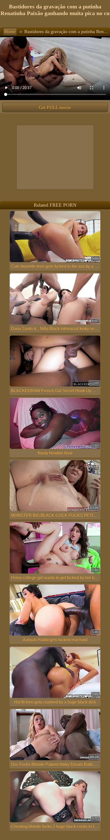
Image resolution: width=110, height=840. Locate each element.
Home (10, 31)
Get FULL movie (55, 107)
